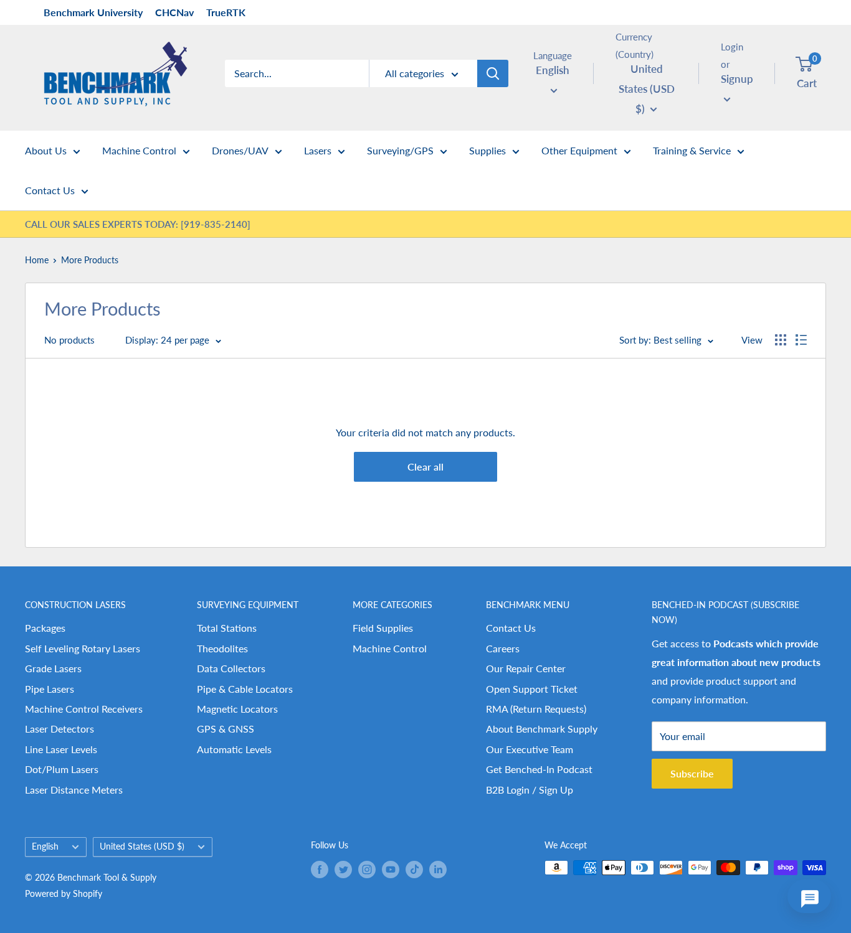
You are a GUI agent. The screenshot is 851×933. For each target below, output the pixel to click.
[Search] (492, 73)
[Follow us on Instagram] (367, 869)
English (45, 846)
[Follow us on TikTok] (414, 869)
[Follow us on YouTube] (390, 869)
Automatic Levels (234, 749)
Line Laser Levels (61, 749)
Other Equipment (579, 150)
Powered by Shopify (63, 893)
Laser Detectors (59, 728)
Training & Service (692, 150)
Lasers (317, 150)
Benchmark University (93, 12)
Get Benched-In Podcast (539, 769)
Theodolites (222, 648)
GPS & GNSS (225, 728)
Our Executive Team (529, 749)
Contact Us (50, 190)
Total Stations (227, 628)
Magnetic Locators (237, 709)
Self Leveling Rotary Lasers (82, 648)
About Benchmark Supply (541, 728)
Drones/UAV (240, 150)
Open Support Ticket (532, 689)
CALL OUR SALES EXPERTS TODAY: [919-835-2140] (137, 224)
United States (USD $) (142, 846)
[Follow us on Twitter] (343, 869)
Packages (45, 628)
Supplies (487, 150)
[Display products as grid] (780, 339)
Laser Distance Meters (74, 789)
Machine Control (139, 150)
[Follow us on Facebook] (319, 869)
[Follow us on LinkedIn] (438, 869)
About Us (46, 150)
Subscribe (692, 773)
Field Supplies (383, 628)
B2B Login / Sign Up (529, 789)
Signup (737, 78)
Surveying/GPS (400, 150)
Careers (503, 648)
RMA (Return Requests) (536, 709)
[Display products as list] (801, 339)
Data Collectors (231, 668)
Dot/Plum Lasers (61, 769)
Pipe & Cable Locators (245, 689)
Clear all (425, 466)
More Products (89, 260)
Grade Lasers (53, 668)
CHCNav (174, 12)
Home (37, 260)
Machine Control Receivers (84, 709)
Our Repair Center (526, 668)
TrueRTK (225, 12)
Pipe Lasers (49, 689)
